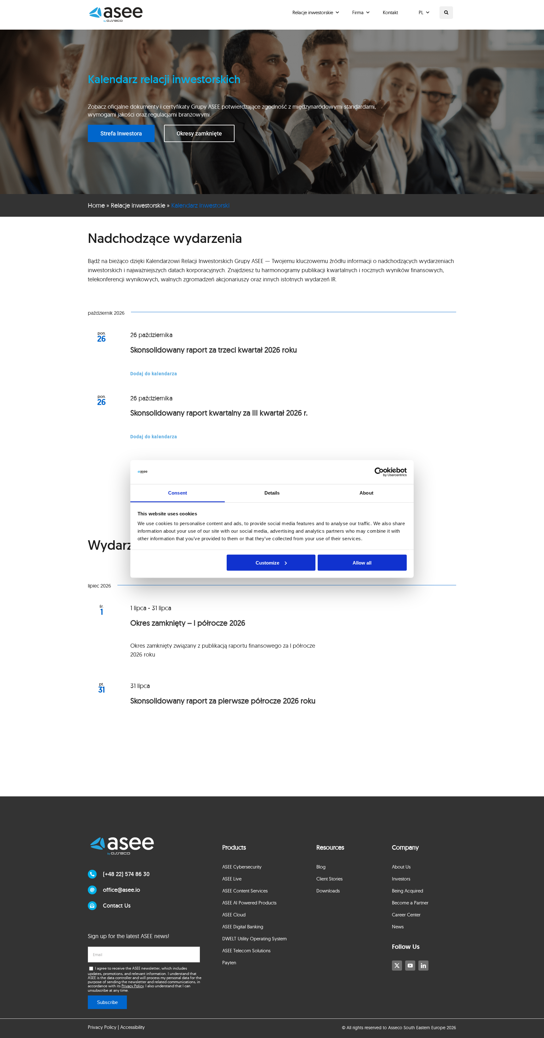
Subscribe (107, 1002)
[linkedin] (423, 966)
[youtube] (410, 966)
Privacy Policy (133, 986)
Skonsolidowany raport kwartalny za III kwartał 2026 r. (219, 412)
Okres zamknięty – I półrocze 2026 (187, 623)
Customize (267, 562)
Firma (358, 12)
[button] (446, 12)
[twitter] (397, 966)
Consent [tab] (177, 493)
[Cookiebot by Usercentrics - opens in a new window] (379, 472)
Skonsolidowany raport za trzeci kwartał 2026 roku (213, 349)
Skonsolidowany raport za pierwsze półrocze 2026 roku (222, 700)
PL (421, 12)
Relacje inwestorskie (312, 12)
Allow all (362, 562)
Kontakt (390, 12)
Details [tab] (272, 493)
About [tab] (366, 493)
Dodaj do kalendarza (153, 373)
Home (96, 205)
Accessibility (132, 1027)
